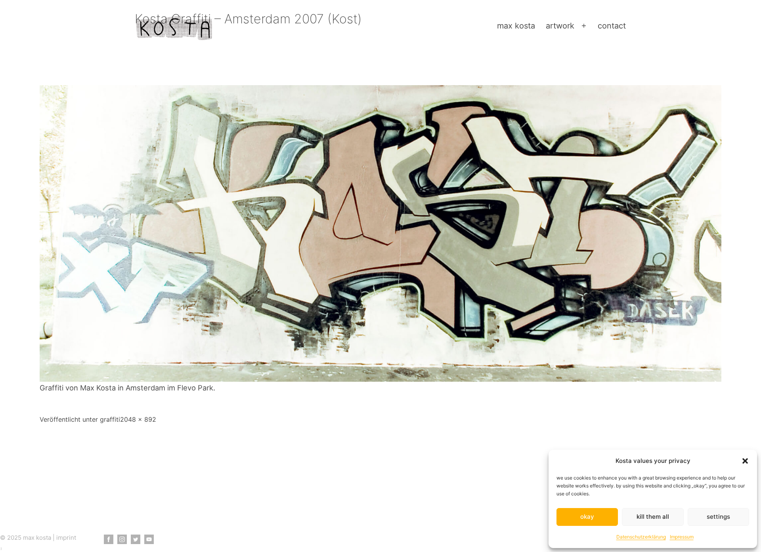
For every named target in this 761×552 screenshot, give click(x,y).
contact (612, 25)
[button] (745, 461)
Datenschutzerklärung (641, 537)
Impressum (682, 537)
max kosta (516, 25)
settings (718, 516)
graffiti (110, 419)
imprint (66, 537)
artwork (560, 25)
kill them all (653, 516)
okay (587, 516)
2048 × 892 (138, 419)
